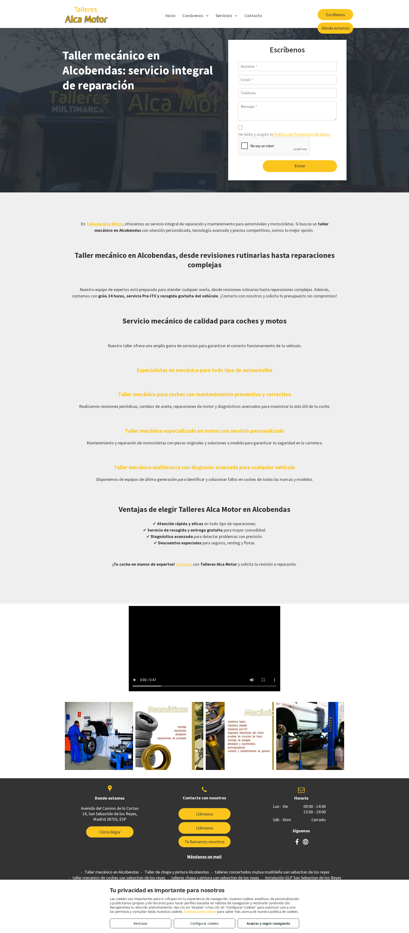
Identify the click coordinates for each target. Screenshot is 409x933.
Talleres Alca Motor (104, 224)
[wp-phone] (204, 793)
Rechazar (140, 923)
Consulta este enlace (200, 911)
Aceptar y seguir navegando (268, 923)
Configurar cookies (204, 923)
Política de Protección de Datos (302, 134)
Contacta (184, 564)
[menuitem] (170, 16)
